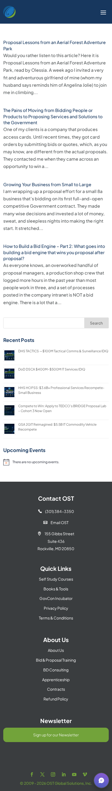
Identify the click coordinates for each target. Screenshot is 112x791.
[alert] (55, 462)
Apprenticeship (56, 679)
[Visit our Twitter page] (42, 774)
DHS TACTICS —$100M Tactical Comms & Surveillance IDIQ (63, 351)
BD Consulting (56, 669)
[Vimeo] (85, 774)
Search (96, 322)
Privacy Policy (56, 608)
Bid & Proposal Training (56, 660)
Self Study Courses (56, 579)
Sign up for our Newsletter (56, 734)
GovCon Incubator (56, 598)
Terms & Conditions (56, 617)
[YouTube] (74, 774)
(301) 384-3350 (56, 511)
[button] (101, 780)
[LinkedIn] (63, 774)
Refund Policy (55, 698)
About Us (56, 650)
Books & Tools (55, 588)
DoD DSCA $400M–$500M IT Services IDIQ (51, 369)
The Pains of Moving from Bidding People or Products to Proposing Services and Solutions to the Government (52, 116)
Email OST (56, 522)
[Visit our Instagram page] (53, 774)
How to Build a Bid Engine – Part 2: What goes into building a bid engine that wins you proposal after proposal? (54, 252)
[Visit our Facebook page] (32, 774)
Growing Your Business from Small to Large (47, 184)
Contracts (56, 689)
